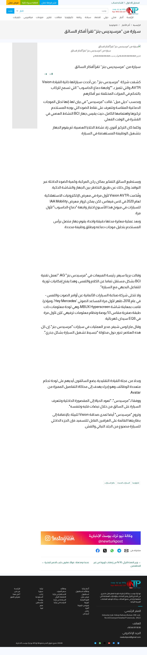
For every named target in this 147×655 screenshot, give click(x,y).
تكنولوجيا (69, 17)
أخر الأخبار (126, 25)
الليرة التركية (84, 600)
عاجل (87, 611)
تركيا (41, 589)
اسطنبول (85, 594)
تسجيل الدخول (133, 2)
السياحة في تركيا (60, 600)
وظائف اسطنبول (82, 591)
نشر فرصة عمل (48, 2)
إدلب (41, 594)
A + (51, 74)
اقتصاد (97, 17)
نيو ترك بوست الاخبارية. (24, 643)
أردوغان (86, 614)
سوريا (40, 591)
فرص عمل (13, 2)
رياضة (79, 17)
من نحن (17, 591)
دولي (106, 17)
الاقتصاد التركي (60, 597)
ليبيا (41, 608)
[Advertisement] (91, 159)
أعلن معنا (16, 594)
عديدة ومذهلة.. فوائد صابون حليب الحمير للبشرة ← (65, 562)
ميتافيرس (28, 17)
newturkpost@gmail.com (130, 637)
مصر (41, 605)
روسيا (40, 600)
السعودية (39, 597)
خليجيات (16, 17)
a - (45, 74)
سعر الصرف (61, 591)
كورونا (86, 602)
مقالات (58, 17)
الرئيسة (130, 17)
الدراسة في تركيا (60, 602)
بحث (10, 11)
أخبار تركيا (85, 589)
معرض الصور (15, 597)
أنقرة (87, 608)
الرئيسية (137, 25)
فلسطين (39, 602)
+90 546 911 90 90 (134, 627)
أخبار (121, 17)
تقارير (49, 17)
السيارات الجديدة (123, 483)
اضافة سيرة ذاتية (30, 2)
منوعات (39, 17)
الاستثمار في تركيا (59, 594)
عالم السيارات (110, 483)
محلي (113, 17)
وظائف (63, 589)
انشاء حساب (117, 2)
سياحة (88, 17)
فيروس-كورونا (83, 605)
